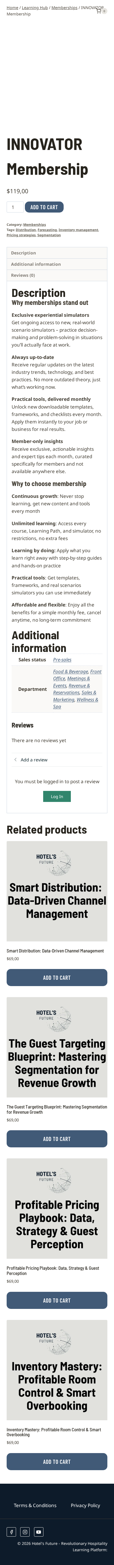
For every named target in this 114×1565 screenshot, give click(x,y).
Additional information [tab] (36, 264)
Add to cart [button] (57, 977)
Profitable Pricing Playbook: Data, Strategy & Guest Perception (53, 1270)
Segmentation (49, 235)
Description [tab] (23, 253)
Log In (57, 796)
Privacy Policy (85, 1505)
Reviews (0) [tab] (23, 275)
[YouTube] (38, 1532)
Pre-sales (62, 659)
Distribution (26, 229)
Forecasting (47, 229)
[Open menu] (88, 11)
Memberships (34, 224)
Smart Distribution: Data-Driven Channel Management (55, 950)
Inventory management (78, 229)
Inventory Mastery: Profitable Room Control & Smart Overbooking (54, 1432)
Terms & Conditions (35, 1505)
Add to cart (44, 207)
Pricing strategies (21, 235)
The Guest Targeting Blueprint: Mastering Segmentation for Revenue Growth (57, 1109)
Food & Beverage (70, 671)
